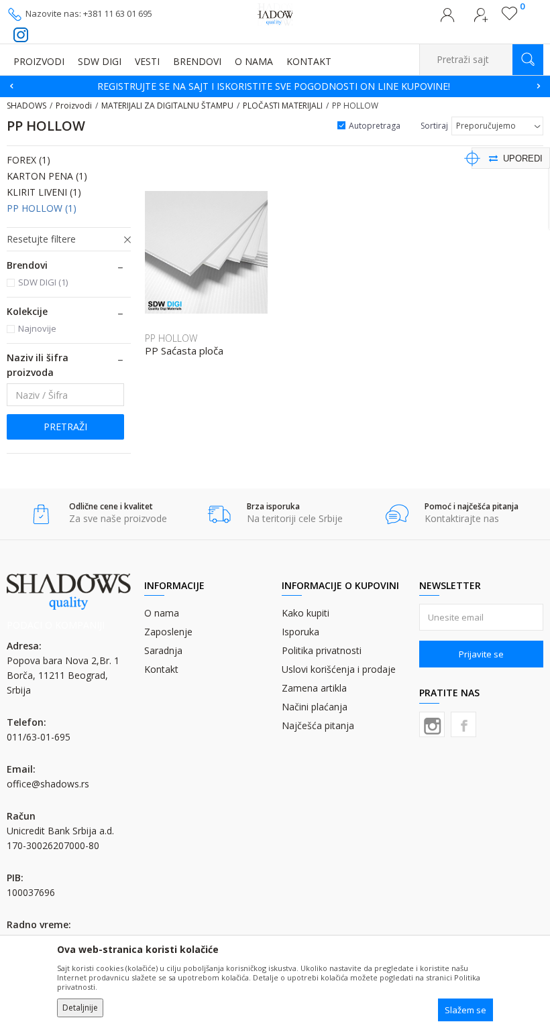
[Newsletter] (402, 78)
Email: (40, 100)
